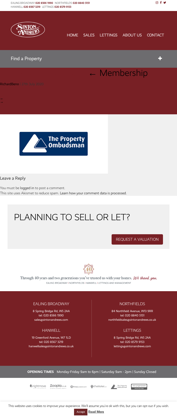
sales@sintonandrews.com (51, 320)
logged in (27, 188)
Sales (89, 35)
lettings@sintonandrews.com (132, 346)
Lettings (48, 6)
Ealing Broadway (23, 3)
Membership (118, 72)
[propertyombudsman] (54, 172)
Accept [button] (81, 412)
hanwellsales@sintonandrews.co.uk (51, 346)
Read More (96, 411)
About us (132, 35)
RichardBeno (9, 84)
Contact (155, 35)
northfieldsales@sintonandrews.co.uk (132, 320)
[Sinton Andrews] (28, 36)
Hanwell (17, 6)
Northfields (63, 3)
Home (72, 35)
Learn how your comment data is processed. (93, 193)
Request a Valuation (137, 239)
